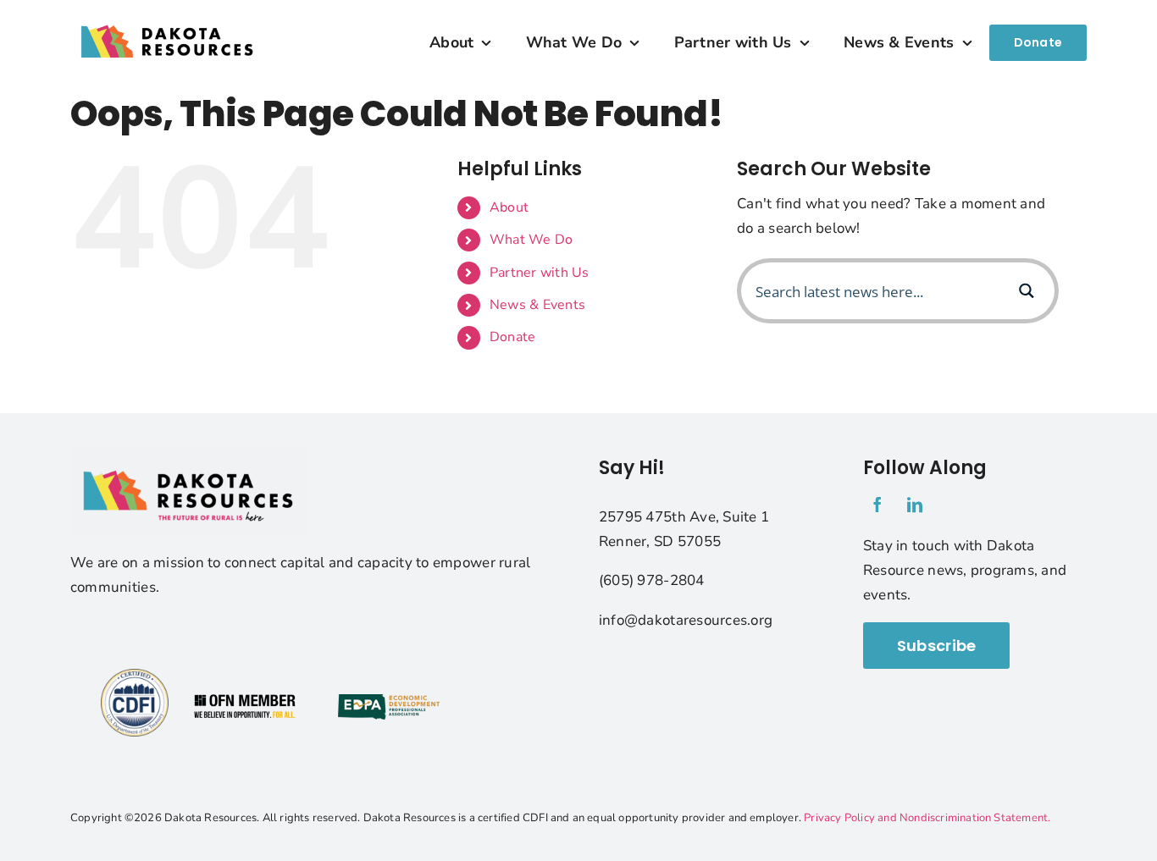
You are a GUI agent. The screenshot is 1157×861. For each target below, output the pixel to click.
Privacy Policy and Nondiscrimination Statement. (927, 817)
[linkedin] (914, 504)
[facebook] (877, 504)
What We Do (531, 239)
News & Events (537, 304)
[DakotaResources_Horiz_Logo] (167, 13)
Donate (513, 337)
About (509, 207)
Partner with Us (540, 272)
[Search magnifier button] (1026, 291)
